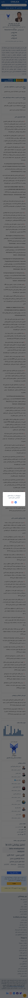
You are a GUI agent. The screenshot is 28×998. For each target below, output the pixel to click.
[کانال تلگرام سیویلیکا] (15, 502)
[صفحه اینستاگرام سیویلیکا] (12, 502)
